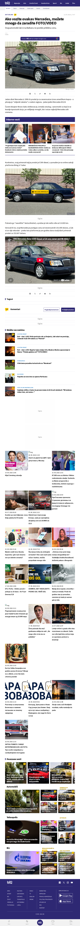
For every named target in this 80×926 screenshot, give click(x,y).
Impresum (42, 894)
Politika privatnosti (46, 899)
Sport (9, 894)
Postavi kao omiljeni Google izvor (34, 39)
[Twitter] (64, 883)
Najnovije (17, 3)
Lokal (19, 905)
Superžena (20, 894)
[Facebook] (60, 883)
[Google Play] (66, 895)
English (32, 896)
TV (30, 894)
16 (13, 347)
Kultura (19, 891)
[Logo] (7, 3)
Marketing (42, 891)
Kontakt (42, 908)
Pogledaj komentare (52, 310)
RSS (40, 905)
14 (15, 14)
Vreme (32, 899)
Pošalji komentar (68, 310)
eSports (19, 896)
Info (8, 891)
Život (9, 899)
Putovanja (10, 905)
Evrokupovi (21, 361)
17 (13, 334)
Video (31, 891)
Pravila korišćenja (45, 896)
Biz (8, 896)
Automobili (20, 902)
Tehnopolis (20, 899)
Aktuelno (9, 15)
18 (13, 374)
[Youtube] (72, 883)
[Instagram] (68, 883)
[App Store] (66, 901)
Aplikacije (42, 902)
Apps (8, 837)
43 (13, 388)
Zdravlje (10, 902)
